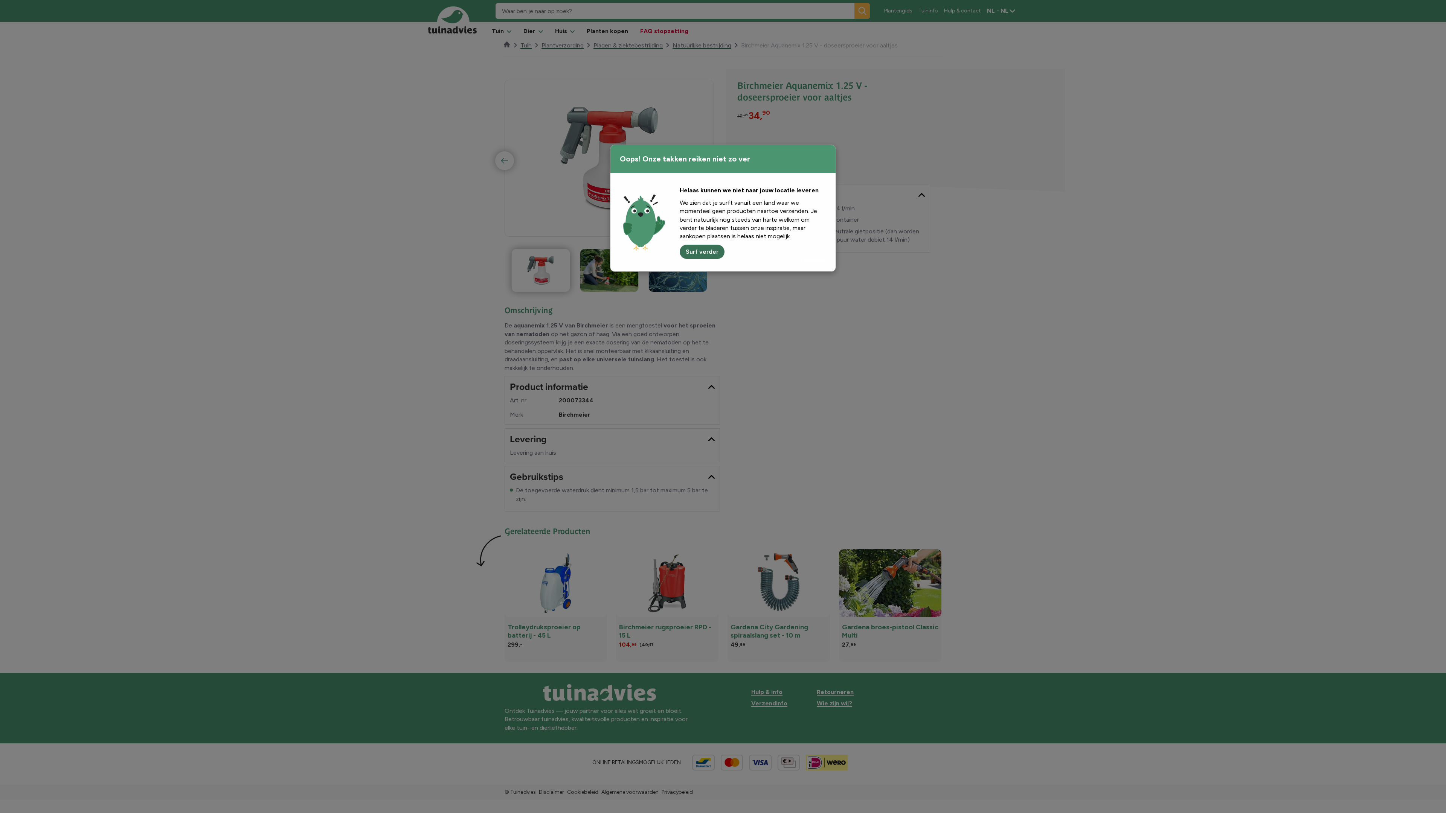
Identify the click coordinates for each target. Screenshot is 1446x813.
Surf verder (702, 251)
